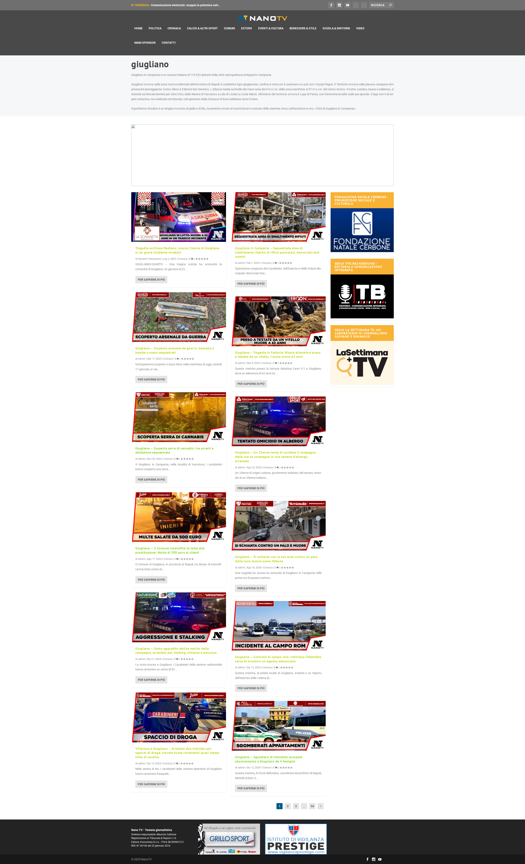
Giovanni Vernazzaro (149, 258)
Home (138, 28)
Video (360, 28)
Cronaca (174, 28)
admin (141, 358)
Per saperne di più (151, 279)
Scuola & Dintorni (336, 28)
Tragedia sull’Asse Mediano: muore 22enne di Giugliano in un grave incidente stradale (177, 250)
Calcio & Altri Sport (202, 28)
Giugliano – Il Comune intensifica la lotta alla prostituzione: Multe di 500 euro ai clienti (170, 550)
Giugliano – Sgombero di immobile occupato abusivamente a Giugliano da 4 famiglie (269, 759)
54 (312, 806)
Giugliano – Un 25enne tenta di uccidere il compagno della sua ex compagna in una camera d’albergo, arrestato (275, 456)
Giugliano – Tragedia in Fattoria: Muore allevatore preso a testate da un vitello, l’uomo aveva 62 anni (278, 354)
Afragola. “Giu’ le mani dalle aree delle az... (179, 5)
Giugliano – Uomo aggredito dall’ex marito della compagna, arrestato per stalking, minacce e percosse (176, 650)
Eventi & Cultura (270, 28)
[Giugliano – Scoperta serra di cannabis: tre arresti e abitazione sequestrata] (178, 417)
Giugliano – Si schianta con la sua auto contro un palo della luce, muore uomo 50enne (276, 559)
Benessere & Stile (303, 28)
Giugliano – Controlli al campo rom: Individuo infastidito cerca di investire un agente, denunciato (278, 659)
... (304, 806)
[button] (262, 155)
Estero (246, 28)
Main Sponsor (145, 42)
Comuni (229, 28)
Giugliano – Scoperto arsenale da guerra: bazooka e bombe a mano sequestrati (174, 350)
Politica (155, 28)
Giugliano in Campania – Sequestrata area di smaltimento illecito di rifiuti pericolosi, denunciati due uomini (277, 252)
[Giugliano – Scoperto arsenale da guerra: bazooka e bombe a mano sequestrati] (178, 317)
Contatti (169, 42)
